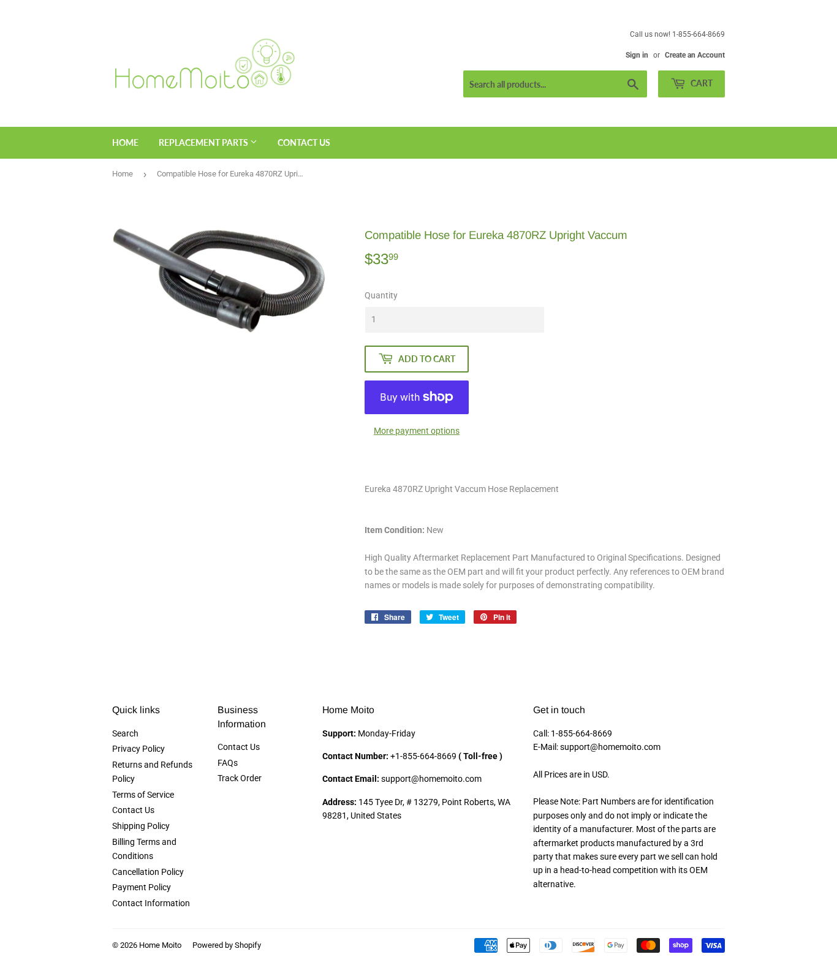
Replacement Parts (204, 142)
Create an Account (695, 55)
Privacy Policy (138, 749)
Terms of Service (143, 795)
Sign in (637, 55)
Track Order (240, 778)
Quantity (381, 295)
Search (125, 733)
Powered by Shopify (226, 945)
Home (125, 142)
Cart (701, 83)
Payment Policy (141, 887)
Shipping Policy (141, 826)
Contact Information (151, 903)
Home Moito (160, 945)
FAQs (228, 763)
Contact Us (304, 142)
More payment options (417, 431)
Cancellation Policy (148, 872)
